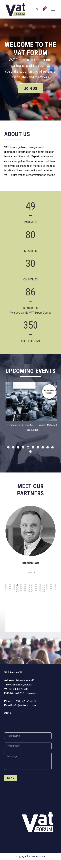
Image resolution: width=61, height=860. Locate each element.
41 (51, 589)
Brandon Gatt (30, 563)
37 (36, 589)
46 (29, 591)
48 (36, 591)
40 (47, 589)
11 (44, 585)
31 (14, 589)
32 (17, 589)
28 (55, 587)
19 (21, 587)
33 (21, 589)
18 (17, 587)
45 (25, 591)
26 (47, 587)
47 (32, 591)
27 (51, 587)
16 (10, 587)
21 (29, 587)
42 (55, 589)
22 (32, 587)
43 (17, 591)
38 (40, 589)
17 (14, 587)
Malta (32, 572)
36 (32, 589)
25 (44, 587)
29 (6, 589)
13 (51, 585)
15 (6, 587)
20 (25, 587)
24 (40, 587)
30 (10, 589)
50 (44, 591)
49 (40, 591)
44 (21, 591)
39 (44, 589)
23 (36, 587)
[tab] (8, 447)
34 (25, 589)
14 (55, 585)
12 (47, 585)
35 (29, 589)
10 (40, 585)
